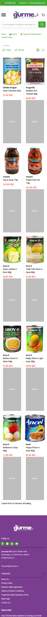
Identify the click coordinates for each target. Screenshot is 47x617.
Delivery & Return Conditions (12, 590)
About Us (5, 579)
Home (3, 34)
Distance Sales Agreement (12, 586)
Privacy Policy (6, 583)
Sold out (12, 121)
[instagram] (7, 544)
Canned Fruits (6, 37)
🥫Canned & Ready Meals (30, 34)
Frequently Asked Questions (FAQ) (15, 594)
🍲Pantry (13, 34)
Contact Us (5, 602)
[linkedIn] (12, 544)
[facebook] (2, 544)
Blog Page (5, 598)
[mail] (17, 544)
